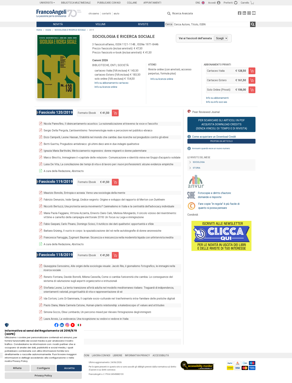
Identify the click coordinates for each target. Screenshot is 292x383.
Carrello (245, 2)
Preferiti (228, 2)
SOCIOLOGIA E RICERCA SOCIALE (70, 30)
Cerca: (169, 24)
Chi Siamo (94, 13)
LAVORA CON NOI (101, 355)
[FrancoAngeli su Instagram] (249, 13)
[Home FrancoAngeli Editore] (58, 13)
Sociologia (199, 162)
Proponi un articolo (221, 141)
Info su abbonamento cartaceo (111, 83)
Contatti (106, 13)
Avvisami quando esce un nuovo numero (211, 148)
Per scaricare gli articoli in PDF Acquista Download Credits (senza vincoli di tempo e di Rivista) (221, 124)
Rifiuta (17, 368)
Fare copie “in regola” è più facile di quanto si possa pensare (218, 206)
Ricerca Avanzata (182, 13)
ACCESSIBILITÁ (161, 355)
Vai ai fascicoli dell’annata (195, 38)
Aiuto (116, 13)
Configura (43, 368)
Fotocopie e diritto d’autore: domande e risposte (214, 195)
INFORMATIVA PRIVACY (137, 355)
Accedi (212, 2)
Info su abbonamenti (217, 98)
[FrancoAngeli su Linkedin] (244, 13)
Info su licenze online (106, 87)
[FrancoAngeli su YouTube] (254, 13)
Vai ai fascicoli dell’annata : (61, 341)
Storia (196, 168)
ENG (198, 2)
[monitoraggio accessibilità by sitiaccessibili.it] (197, 362)
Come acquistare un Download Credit (214, 136)
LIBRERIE (117, 355)
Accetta (69, 368)
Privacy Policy (43, 375)
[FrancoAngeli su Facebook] (239, 13)
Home (39, 30)
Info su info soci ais (216, 102)
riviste (48, 30)
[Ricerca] (253, 24)
